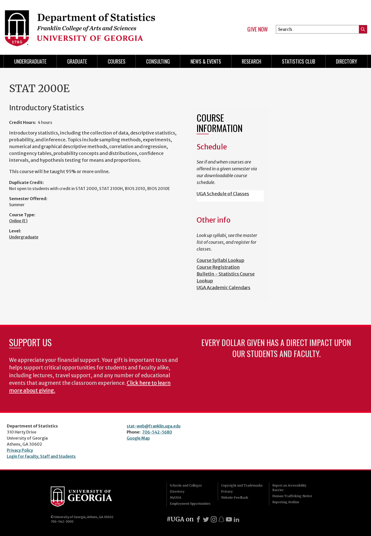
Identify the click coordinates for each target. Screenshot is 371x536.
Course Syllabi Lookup (220, 260)
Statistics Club (298, 61)
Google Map (138, 438)
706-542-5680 (157, 432)
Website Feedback (234, 497)
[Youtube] (229, 519)
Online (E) (18, 220)
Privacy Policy (20, 450)
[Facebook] (198, 519)
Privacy (227, 491)
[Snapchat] (221, 519)
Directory (346, 61)
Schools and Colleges (186, 485)
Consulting (158, 61)
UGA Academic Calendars (223, 287)
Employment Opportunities (190, 503)
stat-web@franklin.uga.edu (153, 425)
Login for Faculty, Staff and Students (41, 456)
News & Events (206, 61)
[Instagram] (214, 519)
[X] (206, 519)
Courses (116, 61)
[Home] (92, 25)
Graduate (77, 61)
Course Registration (218, 267)
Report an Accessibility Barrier (289, 488)
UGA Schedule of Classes (223, 194)
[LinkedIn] (236, 519)
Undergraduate (30, 61)
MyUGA (175, 497)
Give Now (257, 29)
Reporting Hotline (285, 502)
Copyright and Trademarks (242, 485)
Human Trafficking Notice (292, 496)
